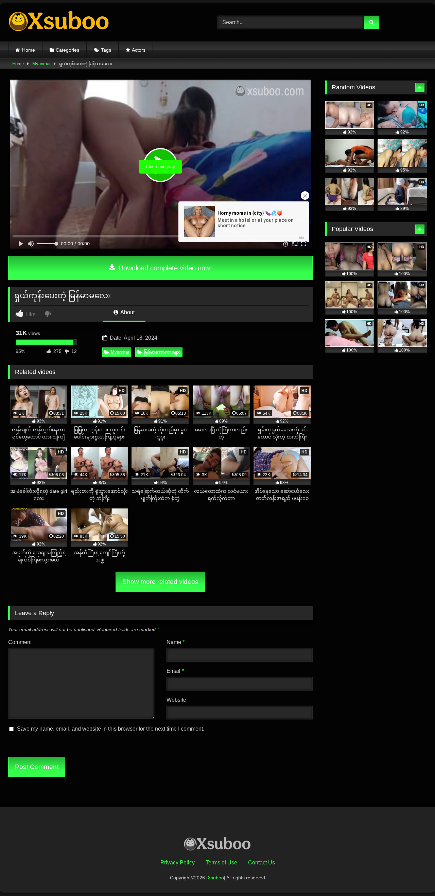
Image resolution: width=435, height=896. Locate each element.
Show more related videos (160, 581)
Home (28, 50)
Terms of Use (221, 862)
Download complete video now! (164, 268)
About (127, 312)
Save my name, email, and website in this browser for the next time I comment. (110, 729)
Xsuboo (216, 877)
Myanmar (41, 63)
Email (175, 671)
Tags (106, 50)
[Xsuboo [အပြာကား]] (59, 22)
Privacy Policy (177, 862)
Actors (138, 50)
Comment (20, 642)
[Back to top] (413, 875)
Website (176, 700)
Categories (67, 50)
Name (176, 642)
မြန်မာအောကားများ (162, 352)
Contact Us (261, 862)
